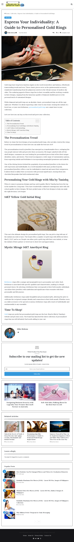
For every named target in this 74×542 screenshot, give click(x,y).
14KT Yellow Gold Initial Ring (16, 128)
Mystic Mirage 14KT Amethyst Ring (18, 130)
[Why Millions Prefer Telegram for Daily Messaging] (9, 515)
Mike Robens (11, 32)
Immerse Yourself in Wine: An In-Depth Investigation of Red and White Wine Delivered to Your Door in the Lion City (60, 436)
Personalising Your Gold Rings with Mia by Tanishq (23, 126)
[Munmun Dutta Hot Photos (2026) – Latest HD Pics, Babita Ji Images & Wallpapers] (9, 494)
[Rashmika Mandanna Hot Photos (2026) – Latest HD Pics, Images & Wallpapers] (9, 483)
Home (8, 13)
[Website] (18, 332)
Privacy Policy (39, 535)
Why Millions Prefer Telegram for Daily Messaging (33, 512)
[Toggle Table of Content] (36, 121)
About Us (30, 535)
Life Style (13, 13)
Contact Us (47, 535)
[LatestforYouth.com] (15, 4)
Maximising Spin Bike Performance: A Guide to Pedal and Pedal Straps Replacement (35, 436)
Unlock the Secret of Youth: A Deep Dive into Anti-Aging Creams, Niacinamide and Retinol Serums (14, 436)
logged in (14, 457)
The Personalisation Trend (15, 123)
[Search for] (72, 5)
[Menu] (2, 5)
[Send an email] (16, 32)
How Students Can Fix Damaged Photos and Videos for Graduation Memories (42, 472)
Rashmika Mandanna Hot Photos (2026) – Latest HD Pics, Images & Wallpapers (42, 480)
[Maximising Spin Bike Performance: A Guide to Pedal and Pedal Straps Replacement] (37, 426)
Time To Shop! (11, 132)
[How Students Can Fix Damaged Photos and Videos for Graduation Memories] (9, 474)
